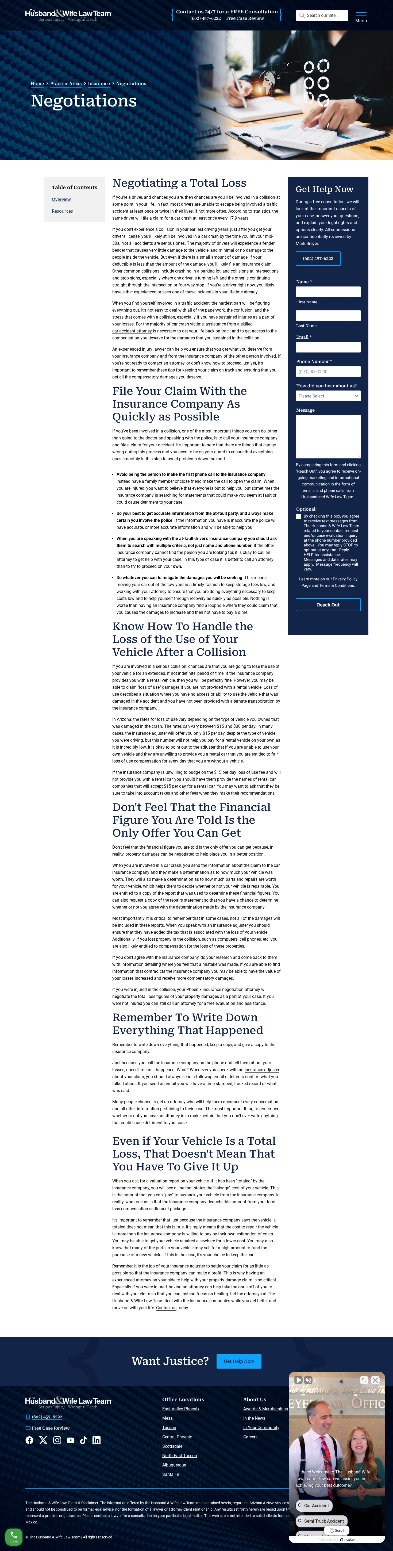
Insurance (99, 83)
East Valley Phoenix (180, 1408)
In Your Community (261, 1427)
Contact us (166, 1307)
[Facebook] (29, 1440)
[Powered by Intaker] (348, 1539)
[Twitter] (43, 1440)
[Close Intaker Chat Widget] (375, 1380)
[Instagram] (57, 1440)
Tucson (169, 1427)
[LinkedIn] (97, 1440)
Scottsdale (172, 1446)
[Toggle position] (364, 1380)
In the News (254, 1418)
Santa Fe (170, 1474)
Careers (250, 1436)
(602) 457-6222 (205, 18)
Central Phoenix (177, 1436)
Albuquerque (174, 1465)
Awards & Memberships (265, 1408)
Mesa (167, 1418)
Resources (62, 211)
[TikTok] (83, 1440)
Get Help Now (239, 1361)
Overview (61, 199)
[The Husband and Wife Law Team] (68, 15)
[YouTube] (71, 1440)
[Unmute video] (298, 1380)
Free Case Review (245, 18)
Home (37, 83)
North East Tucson (179, 1455)
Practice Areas (66, 83)
